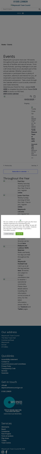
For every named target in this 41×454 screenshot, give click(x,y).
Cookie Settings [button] (8, 234)
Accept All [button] (19, 234)
